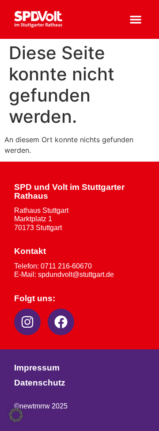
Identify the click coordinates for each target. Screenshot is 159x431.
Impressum (37, 367)
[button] (135, 19)
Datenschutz (39, 382)
